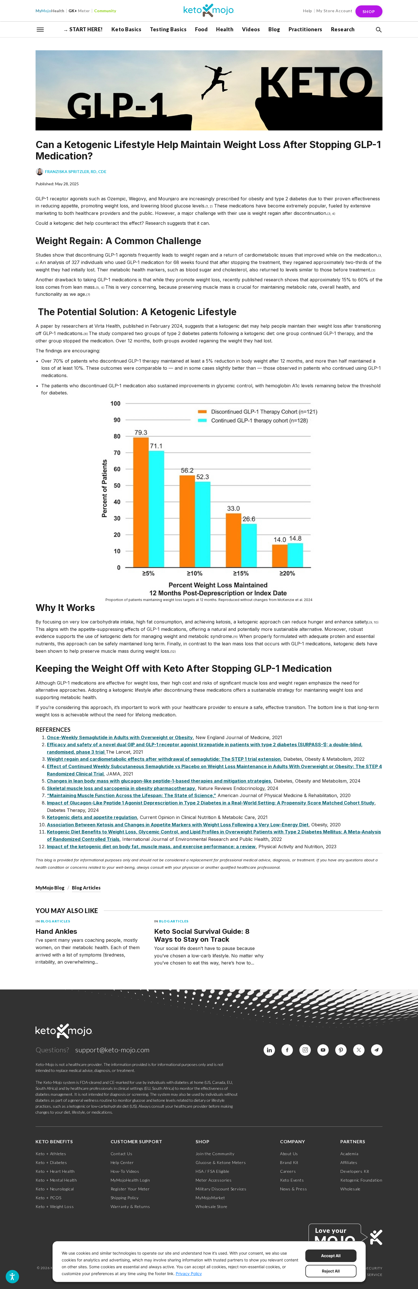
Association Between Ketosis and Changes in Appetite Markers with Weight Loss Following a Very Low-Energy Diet (178, 825)
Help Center (122, 1162)
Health (50, 10)
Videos (251, 29)
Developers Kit (354, 1171)
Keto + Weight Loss (55, 1206)
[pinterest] (341, 1050)
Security (373, 1268)
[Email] (376, 1050)
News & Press (293, 1188)
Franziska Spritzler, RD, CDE (75, 171)
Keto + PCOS (48, 1197)
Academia (349, 1153)
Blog (274, 29)
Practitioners (305, 29)
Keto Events (292, 1180)
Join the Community (215, 1153)
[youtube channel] (323, 1050)
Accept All (331, 1255)
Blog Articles (86, 887)
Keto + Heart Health (55, 1171)
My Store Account (334, 10)
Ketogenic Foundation (361, 1180)
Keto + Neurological (55, 1188)
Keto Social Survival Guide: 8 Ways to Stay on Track (202, 935)
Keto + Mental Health (56, 1180)
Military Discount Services (221, 1188)
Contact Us (122, 1153)
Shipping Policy (125, 1197)
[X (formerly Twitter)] (359, 1050)
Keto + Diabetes (51, 1162)
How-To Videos (125, 1171)
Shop (369, 11)
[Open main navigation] (40, 29)
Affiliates (348, 1162)
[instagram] (305, 1050)
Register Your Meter (130, 1188)
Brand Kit (289, 1162)
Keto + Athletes (51, 1153)
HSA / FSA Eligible (212, 1171)
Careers (288, 1171)
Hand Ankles (56, 931)
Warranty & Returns (130, 1206)
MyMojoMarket (210, 1197)
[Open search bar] (378, 30)
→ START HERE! (83, 29)
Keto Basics (126, 29)
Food (201, 29)
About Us (289, 1153)
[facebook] (287, 1050)
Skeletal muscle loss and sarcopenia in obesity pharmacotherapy (121, 788)
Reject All (331, 1271)
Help (307, 10)
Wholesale (350, 1188)
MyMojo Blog (50, 887)
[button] (378, 30)
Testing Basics (168, 29)
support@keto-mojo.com (112, 1049)
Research (343, 29)
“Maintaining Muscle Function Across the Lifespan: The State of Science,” (131, 795)
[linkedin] (269, 1050)
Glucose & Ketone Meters (221, 1162)
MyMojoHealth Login (130, 1180)
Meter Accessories (214, 1180)
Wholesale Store (211, 1206)
